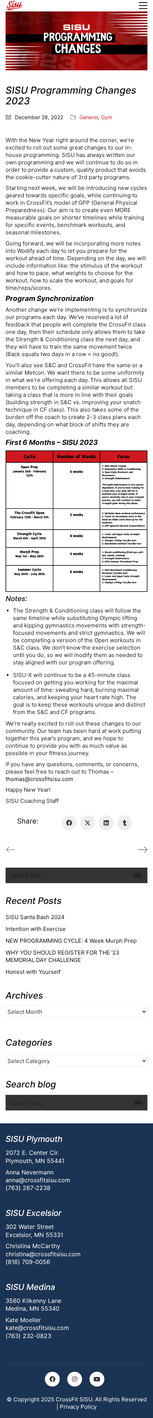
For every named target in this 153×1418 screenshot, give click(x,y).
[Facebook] (69, 822)
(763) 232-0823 (28, 1336)
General (88, 117)
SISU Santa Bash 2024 (35, 917)
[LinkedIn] (106, 822)
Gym (106, 117)
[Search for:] (76, 875)
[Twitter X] (87, 822)
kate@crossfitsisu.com (37, 1327)
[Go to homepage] (14, 5)
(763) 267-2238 (28, 1187)
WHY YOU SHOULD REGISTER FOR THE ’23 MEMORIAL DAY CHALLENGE (63, 956)
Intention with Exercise (36, 928)
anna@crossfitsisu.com (38, 1180)
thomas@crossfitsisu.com (39, 778)
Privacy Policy (78, 1406)
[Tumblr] (124, 822)
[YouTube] (96, 1379)
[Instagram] (74, 1379)
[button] (143, 5)
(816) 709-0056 (28, 1262)
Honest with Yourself (33, 971)
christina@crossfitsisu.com (43, 1254)
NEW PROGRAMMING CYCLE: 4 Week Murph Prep (71, 940)
